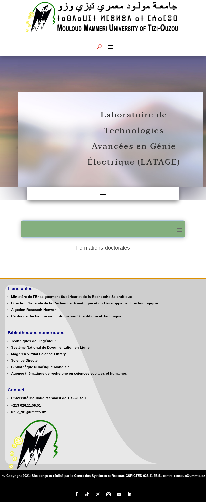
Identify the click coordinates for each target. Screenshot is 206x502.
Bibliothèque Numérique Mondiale (40, 367)
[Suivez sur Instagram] (108, 494)
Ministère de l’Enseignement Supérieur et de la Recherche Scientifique (71, 297)
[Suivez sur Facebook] (76, 494)
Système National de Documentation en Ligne (50, 347)
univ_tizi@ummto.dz (28, 412)
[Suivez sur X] (97, 494)
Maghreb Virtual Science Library (38, 354)
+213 (15, 405)
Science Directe (24, 360)
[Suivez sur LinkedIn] (129, 494)
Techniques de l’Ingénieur (33, 341)
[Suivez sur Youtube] (119, 494)
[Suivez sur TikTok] (87, 494)
